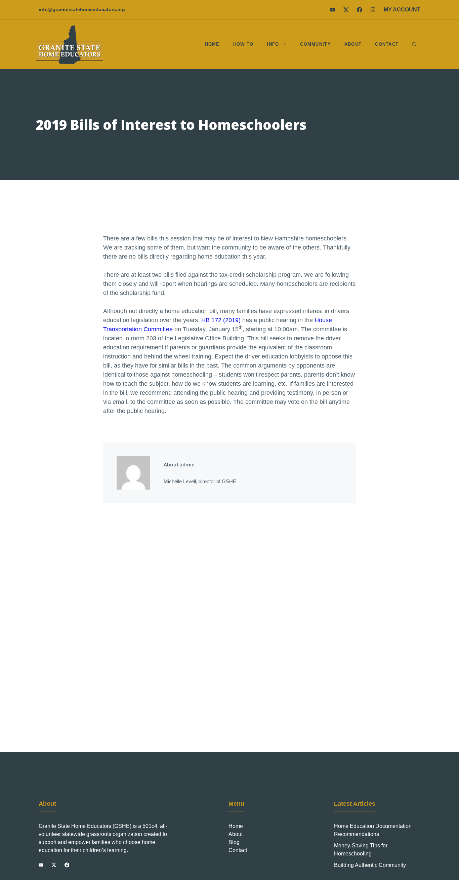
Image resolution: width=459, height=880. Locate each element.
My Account (402, 9)
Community (315, 44)
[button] (414, 44)
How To (243, 44)
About (353, 44)
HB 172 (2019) (221, 320)
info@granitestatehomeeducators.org (82, 9)
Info (273, 44)
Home (212, 44)
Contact (387, 44)
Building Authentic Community (370, 865)
